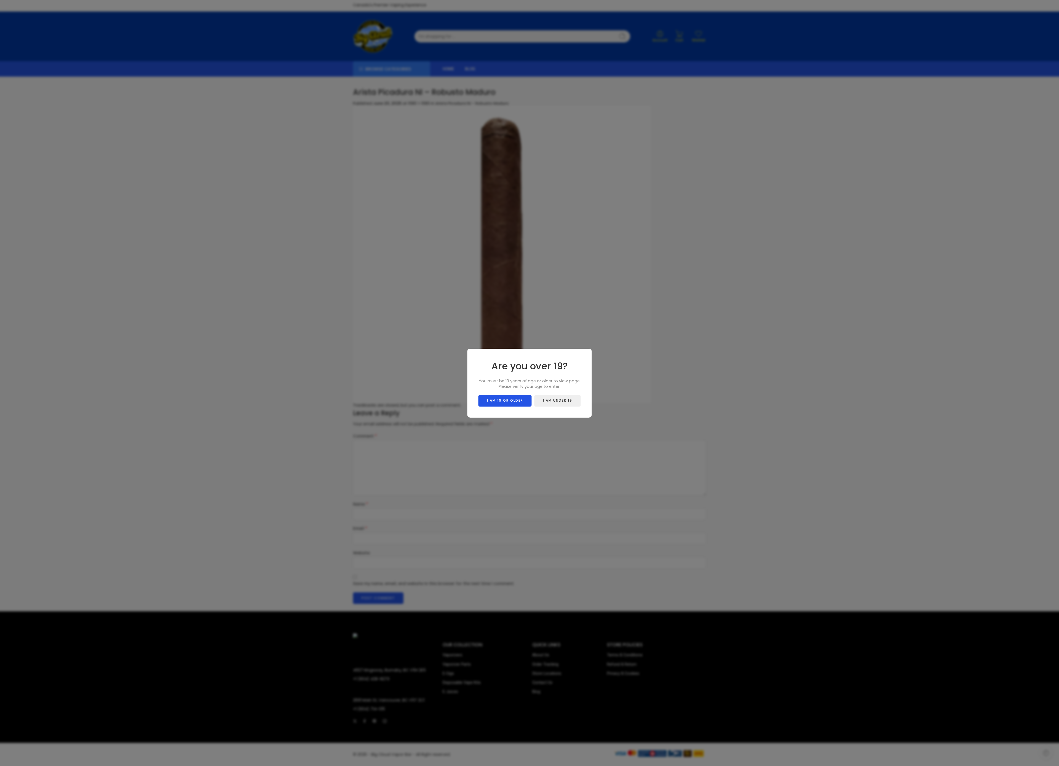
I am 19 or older (505, 400)
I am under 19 (557, 400)
